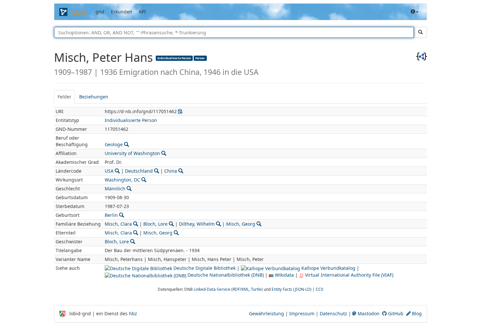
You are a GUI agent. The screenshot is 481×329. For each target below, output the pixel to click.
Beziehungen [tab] (93, 97)
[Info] (414, 12)
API (142, 12)
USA (109, 171)
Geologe (114, 144)
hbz (133, 313)
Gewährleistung (266, 313)
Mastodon (368, 313)
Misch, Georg (240, 224)
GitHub (395, 313)
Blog (416, 313)
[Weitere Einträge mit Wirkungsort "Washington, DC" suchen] (143, 180)
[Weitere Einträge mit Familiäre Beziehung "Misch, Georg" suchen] (259, 224)
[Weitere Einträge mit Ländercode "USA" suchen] (117, 171)
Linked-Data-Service (212, 289)
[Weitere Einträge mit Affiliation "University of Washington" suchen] (163, 153)
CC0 (319, 289)
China (170, 171)
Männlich (115, 188)
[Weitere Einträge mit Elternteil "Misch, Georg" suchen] (176, 233)
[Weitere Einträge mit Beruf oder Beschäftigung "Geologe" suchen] (126, 144)
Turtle (256, 289)
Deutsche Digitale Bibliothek (204, 268)
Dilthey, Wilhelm (197, 224)
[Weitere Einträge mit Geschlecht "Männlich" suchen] (129, 188)
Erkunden (121, 12)
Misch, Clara (118, 224)
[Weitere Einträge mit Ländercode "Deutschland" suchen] (156, 171)
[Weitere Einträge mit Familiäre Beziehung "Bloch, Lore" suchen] (171, 224)
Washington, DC (122, 180)
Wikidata (284, 275)
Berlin (111, 215)
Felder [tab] (64, 97)
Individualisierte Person (174, 58)
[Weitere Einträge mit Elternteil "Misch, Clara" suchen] (135, 233)
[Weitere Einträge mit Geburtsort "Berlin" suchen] (121, 215)
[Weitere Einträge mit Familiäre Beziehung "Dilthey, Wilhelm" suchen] (218, 224)
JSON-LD (302, 289)
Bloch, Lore (155, 224)
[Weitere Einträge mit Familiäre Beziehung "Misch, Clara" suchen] (135, 224)
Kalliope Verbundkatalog (327, 268)
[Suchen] (420, 32)
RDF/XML (241, 289)
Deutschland (139, 171)
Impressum (301, 313)
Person (200, 58)
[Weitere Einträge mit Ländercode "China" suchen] (180, 171)
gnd (100, 12)
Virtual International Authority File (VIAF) (348, 275)
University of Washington (132, 153)
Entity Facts (282, 289)
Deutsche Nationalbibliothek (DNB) (225, 275)
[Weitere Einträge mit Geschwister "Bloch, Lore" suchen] (132, 241)
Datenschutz (333, 313)
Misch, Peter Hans (105, 57)
